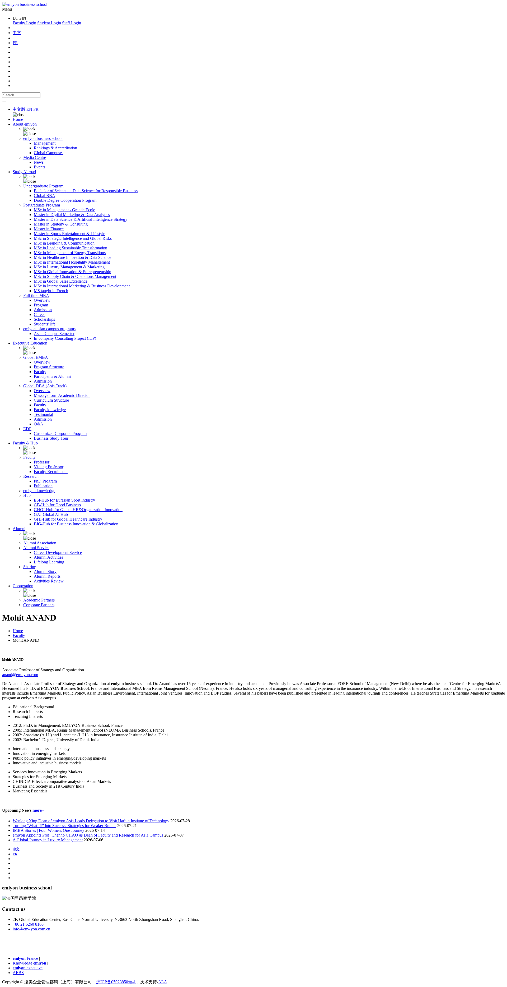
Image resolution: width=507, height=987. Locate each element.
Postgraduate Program (41, 205)
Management (44, 143)
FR (15, 42)
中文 (17, 32)
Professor (41, 462)
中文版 (19, 109)
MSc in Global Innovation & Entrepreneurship (72, 271)
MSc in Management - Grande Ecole (64, 210)
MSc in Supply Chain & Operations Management (75, 276)
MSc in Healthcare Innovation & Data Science (72, 257)
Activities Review (49, 581)
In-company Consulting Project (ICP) (65, 338)
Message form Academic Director (62, 395)
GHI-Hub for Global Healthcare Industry (68, 519)
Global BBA (44, 195)
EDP (27, 428)
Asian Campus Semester (54, 333)
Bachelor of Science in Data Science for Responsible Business (86, 191)
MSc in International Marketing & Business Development (82, 286)
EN (29, 109)
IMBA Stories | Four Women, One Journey (48, 830)
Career (39, 314)
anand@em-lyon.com (20, 674)
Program (41, 305)
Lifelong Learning (49, 562)
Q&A (38, 424)
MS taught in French (51, 290)
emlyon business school (43, 138)
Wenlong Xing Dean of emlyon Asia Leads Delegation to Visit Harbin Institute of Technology (91, 821)
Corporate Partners (38, 605)
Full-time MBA (36, 295)
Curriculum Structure (51, 400)
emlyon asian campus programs (49, 329)
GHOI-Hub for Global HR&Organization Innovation (78, 509)
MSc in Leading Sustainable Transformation (70, 248)
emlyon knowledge (39, 490)
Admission (43, 309)
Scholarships (44, 319)
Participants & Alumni (52, 376)
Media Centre (34, 157)
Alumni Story (45, 571)
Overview (42, 300)
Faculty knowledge (50, 409)
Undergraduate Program (43, 186)
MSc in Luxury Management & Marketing (69, 267)
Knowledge (29, 963)
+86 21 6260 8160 (28, 924)
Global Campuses (48, 152)
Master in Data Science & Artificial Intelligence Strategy (80, 219)
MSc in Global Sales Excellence (60, 281)
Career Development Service (58, 552)
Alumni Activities (48, 557)
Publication (43, 486)
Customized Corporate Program (60, 433)
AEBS (18, 972)
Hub (27, 495)
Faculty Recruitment (51, 471)
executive (28, 968)
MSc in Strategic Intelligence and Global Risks (73, 238)
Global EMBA (35, 357)
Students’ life (44, 324)
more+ (38, 810)
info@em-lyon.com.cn (31, 929)
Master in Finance (49, 229)
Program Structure (49, 367)
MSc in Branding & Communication (64, 243)
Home (18, 119)
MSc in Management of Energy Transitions (70, 252)
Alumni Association (39, 543)
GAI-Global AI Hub (51, 514)
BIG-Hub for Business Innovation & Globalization (76, 524)
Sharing (29, 566)
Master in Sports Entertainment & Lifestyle (69, 233)
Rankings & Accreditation (55, 148)
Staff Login (71, 23)
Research (31, 476)
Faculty (40, 371)
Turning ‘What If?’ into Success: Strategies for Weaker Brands (64, 825)
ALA (162, 982)
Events (39, 167)
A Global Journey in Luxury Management (48, 840)
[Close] (4, 101)
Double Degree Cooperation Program (65, 200)
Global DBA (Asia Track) (45, 386)
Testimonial (43, 414)
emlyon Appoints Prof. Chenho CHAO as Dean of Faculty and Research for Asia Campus (88, 835)
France (25, 958)
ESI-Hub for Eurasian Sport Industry (64, 500)
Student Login (49, 23)
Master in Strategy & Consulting (61, 224)
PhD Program (45, 481)
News (39, 162)
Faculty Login (24, 23)
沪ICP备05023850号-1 (116, 982)
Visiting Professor (48, 467)
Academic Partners (39, 600)
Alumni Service (36, 547)
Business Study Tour (51, 438)
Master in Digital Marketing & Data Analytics (72, 214)
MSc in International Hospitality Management (72, 262)
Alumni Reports (47, 576)
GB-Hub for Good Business (57, 505)
